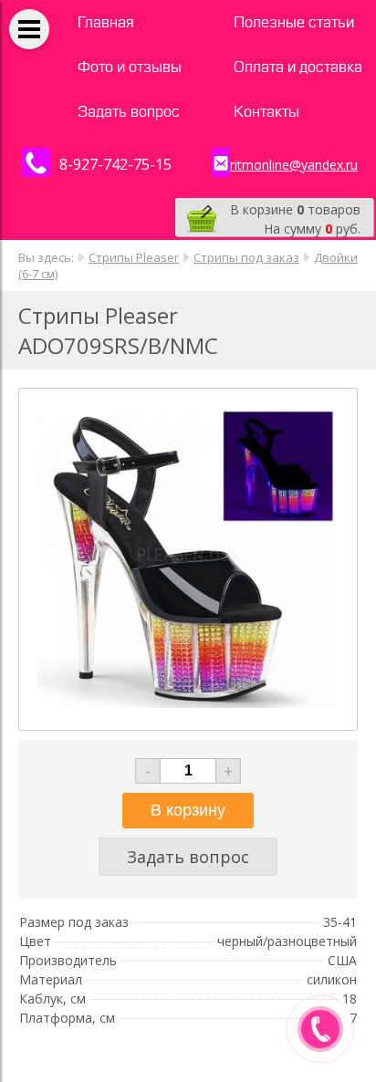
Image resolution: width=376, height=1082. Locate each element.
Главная (106, 22)
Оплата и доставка (298, 67)
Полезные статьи (294, 22)
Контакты (266, 111)
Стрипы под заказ (246, 257)
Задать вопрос (129, 111)
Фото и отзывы (130, 67)
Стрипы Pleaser (134, 257)
